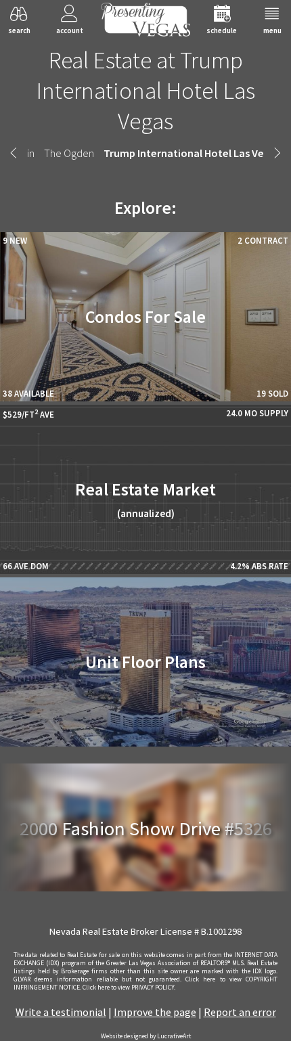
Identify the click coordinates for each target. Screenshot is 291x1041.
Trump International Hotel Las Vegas (192, 153)
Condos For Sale (145, 317)
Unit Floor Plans (145, 662)
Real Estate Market (145, 499)
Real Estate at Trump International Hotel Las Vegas (146, 90)
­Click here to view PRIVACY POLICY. (129, 987)
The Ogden (69, 153)
